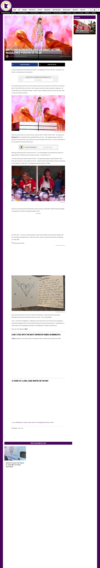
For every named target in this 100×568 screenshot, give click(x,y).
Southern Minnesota (46, 12)
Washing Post (15, 137)
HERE (26, 329)
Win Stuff (82, 9)
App (19, 9)
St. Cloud (81, 12)
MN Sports (75, 9)
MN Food (40, 9)
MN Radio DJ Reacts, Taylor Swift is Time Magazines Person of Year (35, 422)
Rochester (68, 12)
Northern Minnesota (23, 12)
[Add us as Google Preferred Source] (94, 10)
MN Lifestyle (32, 9)
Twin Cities (13, 12)
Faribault (94, 12)
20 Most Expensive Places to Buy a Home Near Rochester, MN (84, 31)
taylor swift (20, 428)
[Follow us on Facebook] (98, 10)
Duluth (74, 12)
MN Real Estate (66, 9)
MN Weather (47, 9)
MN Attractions (57, 9)
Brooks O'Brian (12, 56)
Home (14, 9)
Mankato (87, 12)
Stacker (14, 338)
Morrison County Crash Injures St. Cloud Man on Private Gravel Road (15, 465)
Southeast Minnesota (58, 12)
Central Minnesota (34, 12)
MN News (24, 9)
